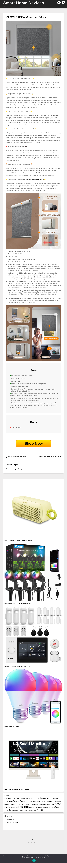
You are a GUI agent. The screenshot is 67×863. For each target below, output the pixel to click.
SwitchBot (7, 810)
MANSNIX (32, 804)
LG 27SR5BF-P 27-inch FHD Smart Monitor (16, 789)
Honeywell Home (50, 801)
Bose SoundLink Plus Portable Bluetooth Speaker (18, 541)
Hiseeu (34, 801)
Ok (34, 860)
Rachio (12, 807)
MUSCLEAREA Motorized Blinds (33, 179)
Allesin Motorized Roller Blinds (17, 457)
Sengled (39, 807)
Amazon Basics (12, 798)
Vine (29, 810)
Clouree (26, 798)
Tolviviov (25, 810)
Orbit (52, 804)
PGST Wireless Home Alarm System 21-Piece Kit (18, 666)
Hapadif (31, 801)
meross (36, 804)
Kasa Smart (15, 804)
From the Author (42, 797)
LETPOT (22, 804)
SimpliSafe (44, 807)
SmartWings (51, 807)
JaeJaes (7, 804)
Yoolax (40, 809)
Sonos (57, 807)
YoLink (35, 810)
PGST (58, 804)
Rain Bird (16, 807)
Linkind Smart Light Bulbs (11, 726)
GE (51, 798)
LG (25, 804)
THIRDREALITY (15, 810)
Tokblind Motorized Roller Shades (47, 457)
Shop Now (33, 443)
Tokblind (21, 810)
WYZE (31, 810)
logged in (17, 469)
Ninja (49, 804)
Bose (19, 798)
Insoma (59, 801)
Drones (8, 826)
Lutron (27, 804)
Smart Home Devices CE (13, 822)
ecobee (31, 798)
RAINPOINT (23, 806)
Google (8, 801)
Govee (16, 801)
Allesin (6, 798)
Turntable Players (11, 819)
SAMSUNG (33, 807)
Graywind (24, 801)
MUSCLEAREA (43, 804)
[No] (65, 858)
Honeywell (40, 801)
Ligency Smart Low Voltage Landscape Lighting (17, 603)
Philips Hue (7, 807)
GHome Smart (55, 798)
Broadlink (23, 798)
